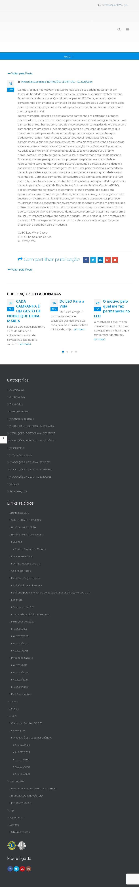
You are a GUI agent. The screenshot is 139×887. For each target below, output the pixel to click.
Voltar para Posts (21, 57)
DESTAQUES (18, 714)
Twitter (93, 244)
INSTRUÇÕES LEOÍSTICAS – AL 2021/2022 (31, 410)
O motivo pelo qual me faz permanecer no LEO (112, 292)
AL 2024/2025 (17, 373)
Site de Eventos (20, 815)
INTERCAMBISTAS (21, 786)
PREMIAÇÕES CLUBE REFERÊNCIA (32, 721)
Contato (14, 685)
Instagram (28, 852)
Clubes (13, 699)
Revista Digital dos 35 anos (30, 532)
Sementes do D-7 (23, 590)
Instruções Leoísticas (33, 65)
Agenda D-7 (16, 801)
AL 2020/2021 (22, 750)
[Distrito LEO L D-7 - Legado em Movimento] (20, 23)
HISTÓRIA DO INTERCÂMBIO (27, 779)
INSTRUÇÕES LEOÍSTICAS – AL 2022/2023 (32, 417)
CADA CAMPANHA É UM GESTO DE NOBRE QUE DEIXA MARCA (24, 295)
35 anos (17, 525)
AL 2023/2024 (20, 627)
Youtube (22, 852)
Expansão (17, 583)
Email (115, 244)
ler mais (25, 328)
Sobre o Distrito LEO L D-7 (26, 503)
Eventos (14, 808)
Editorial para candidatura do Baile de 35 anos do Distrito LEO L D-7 (51, 576)
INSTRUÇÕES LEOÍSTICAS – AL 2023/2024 (32, 424)
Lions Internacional (22, 540)
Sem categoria (18, 475)
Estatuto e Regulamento (25, 561)
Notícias (14, 468)
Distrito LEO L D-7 (19, 496)
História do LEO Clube (23, 511)
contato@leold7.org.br (115, 5)
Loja (11, 794)
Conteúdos (15, 388)
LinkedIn (100, 244)
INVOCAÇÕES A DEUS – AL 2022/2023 (30, 460)
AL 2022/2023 (20, 619)
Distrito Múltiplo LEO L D (27, 547)
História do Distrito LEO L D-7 (27, 518)
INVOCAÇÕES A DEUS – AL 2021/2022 (30, 446)
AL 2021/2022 (20, 612)
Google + (108, 244)
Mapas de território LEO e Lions (31, 598)
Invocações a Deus (20, 439)
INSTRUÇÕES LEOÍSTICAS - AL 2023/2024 (69, 65)
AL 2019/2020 (22, 757)
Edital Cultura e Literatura (27, 569)
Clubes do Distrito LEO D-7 (26, 707)
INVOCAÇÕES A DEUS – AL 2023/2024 (30, 453)
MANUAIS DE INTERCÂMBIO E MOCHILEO (34, 772)
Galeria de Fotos (19, 395)
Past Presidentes (21, 677)
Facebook (86, 244)
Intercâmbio (16, 431)
